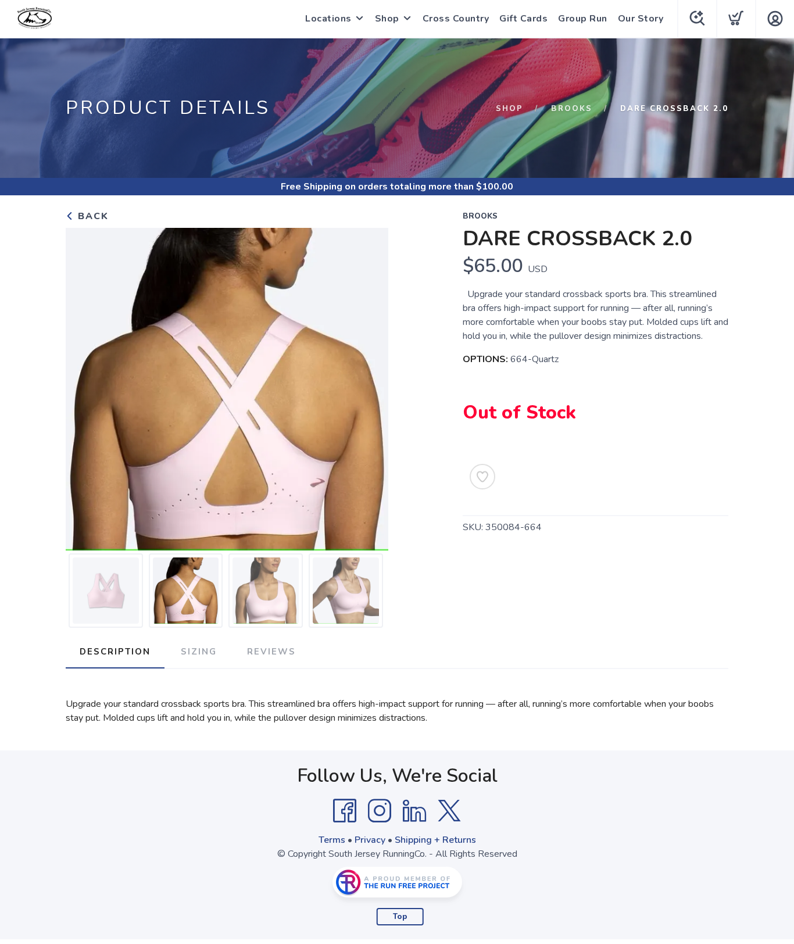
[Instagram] (379, 810)
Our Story (641, 18)
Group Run (582, 18)
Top (400, 916)
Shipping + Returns (435, 840)
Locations (328, 18)
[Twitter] (449, 810)
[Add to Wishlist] (482, 476)
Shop (387, 18)
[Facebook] (344, 810)
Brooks (571, 108)
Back (91, 216)
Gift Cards (523, 18)
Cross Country (456, 18)
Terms (332, 840)
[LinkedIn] (414, 810)
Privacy (370, 840)
